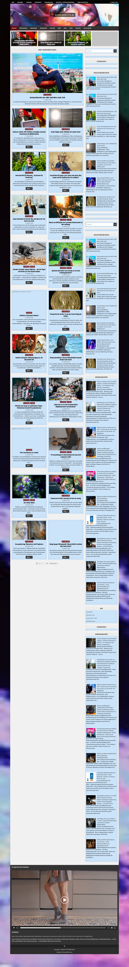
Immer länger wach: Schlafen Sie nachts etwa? (26, 43)
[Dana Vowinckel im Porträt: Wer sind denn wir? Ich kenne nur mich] (91, 135)
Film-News (52, 28)
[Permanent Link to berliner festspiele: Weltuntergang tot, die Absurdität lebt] (29, 343)
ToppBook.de (15, 932)
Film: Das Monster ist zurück (29, 453)
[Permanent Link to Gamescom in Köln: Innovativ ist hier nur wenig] (66, 484)
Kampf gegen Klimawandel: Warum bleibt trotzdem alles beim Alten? (66, 545)
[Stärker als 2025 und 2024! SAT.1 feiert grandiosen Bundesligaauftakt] (91, 505)
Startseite (14, 28)
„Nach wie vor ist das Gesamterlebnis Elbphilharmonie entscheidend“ (66, 406)
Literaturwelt (38, 2)
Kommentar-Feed (91, 618)
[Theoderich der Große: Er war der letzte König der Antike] (91, 205)
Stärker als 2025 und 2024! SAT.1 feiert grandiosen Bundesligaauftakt (106, 498)
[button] (64, 900)
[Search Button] (64, 946)
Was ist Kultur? (87, 28)
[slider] (63, 927)
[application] (64, 900)
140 (47, 563)
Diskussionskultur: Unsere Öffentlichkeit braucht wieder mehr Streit (65, 359)
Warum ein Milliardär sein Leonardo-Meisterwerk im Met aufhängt (66, 223)
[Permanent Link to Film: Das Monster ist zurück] (29, 438)
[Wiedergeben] (14, 928)
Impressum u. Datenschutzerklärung (65, 2)
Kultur (64, 220)
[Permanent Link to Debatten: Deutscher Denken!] (29, 301)
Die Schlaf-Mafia (29, 503)
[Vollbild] (115, 928)
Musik (71, 28)
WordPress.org (90, 621)
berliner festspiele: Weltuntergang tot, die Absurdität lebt (29, 359)
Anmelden (89, 612)
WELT (70, 220)
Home (13, 2)
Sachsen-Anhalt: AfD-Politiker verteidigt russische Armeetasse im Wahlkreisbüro (29, 133)
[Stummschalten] (112, 928)
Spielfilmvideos (23, 28)
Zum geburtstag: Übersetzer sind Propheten (29, 544)
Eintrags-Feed (90, 615)
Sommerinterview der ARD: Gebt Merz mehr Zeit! (47, 97)
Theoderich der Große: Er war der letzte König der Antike (66, 315)
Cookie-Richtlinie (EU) (82, 2)
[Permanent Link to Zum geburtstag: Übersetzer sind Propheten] (29, 530)
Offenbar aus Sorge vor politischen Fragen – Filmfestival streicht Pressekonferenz (29, 407)
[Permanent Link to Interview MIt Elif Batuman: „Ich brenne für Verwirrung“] (29, 161)
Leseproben (29, 2)
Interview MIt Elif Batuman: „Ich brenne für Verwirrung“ (53, 43)
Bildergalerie (43, 28)
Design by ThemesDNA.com (64, 952)
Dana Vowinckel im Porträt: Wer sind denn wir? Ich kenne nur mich (29, 220)
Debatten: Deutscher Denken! (29, 315)
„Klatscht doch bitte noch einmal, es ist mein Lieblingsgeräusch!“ (65, 272)
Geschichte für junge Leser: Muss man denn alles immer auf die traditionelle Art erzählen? (80, 42)
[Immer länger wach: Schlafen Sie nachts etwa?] (91, 152)
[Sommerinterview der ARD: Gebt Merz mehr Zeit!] (91, 85)
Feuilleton (78, 28)
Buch (65, 28)
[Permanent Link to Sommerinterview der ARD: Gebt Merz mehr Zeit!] (47, 73)
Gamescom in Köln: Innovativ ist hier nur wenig (66, 498)
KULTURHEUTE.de (64, 14)
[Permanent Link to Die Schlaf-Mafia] (29, 486)
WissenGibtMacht (48, 2)
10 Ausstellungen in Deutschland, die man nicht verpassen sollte (66, 456)
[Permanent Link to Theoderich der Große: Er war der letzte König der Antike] (66, 300)
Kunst (59, 28)
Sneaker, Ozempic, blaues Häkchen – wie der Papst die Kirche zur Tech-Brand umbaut (29, 270)
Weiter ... (30, 147)
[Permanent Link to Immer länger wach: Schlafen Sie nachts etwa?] (66, 118)
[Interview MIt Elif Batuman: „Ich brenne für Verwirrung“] (91, 120)
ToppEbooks (20, 2)
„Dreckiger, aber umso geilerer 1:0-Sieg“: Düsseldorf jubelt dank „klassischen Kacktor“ (106, 563)
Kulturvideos (33, 28)
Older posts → (54, 563)
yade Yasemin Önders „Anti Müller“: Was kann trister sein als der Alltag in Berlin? (106, 180)
